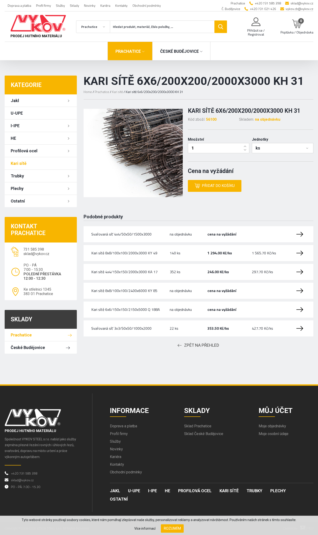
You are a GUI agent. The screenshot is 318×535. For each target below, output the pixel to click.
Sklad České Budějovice (203, 434)
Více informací (145, 528)
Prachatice (21, 334)
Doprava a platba (19, 5)
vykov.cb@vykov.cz (299, 8)
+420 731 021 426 (263, 8)
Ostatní (18, 201)
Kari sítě (19, 163)
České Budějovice (28, 347)
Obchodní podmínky (146, 5)
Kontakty (121, 5)
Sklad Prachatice (197, 426)
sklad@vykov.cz (302, 3)
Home (88, 91)
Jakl (15, 100)
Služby (60, 5)
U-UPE (17, 113)
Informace (129, 410)
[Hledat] (220, 26)
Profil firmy (43, 5)
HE (13, 138)
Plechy (17, 188)
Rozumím (172, 528)
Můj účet (276, 410)
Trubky (17, 175)
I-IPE (15, 125)
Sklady (74, 5)
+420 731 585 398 (268, 3)
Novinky (89, 5)
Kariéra (105, 5)
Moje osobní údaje (273, 434)
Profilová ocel (24, 150)
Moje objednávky (272, 426)
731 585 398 (33, 249)
